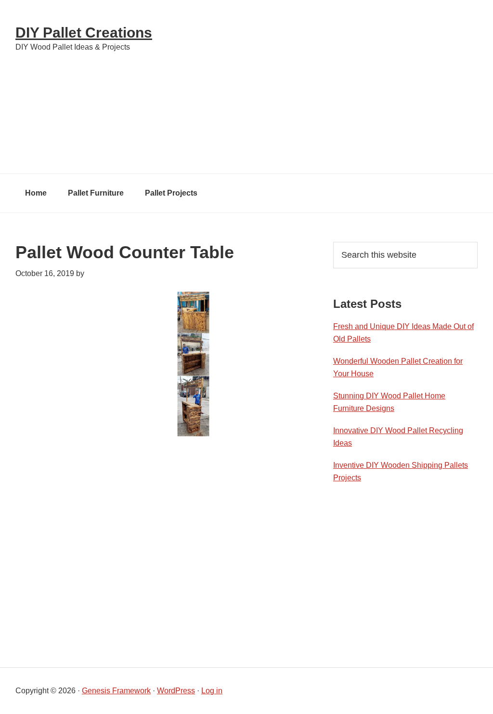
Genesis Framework (116, 691)
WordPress (176, 691)
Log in (211, 691)
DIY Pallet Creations (83, 32)
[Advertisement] (333, 86)
